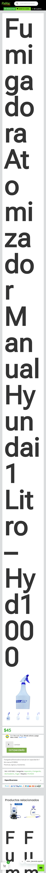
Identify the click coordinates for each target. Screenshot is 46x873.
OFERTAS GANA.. (24, 9)
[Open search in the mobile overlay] (26, 3)
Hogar (17, 774)
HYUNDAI (30, 774)
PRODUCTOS (10, 9)
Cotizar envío (16, 750)
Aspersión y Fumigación (32, 771)
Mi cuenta (37, 9)
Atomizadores (9, 774)
